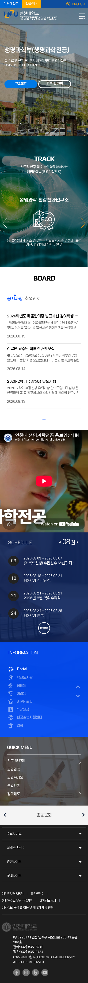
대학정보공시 (48, 900)
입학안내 (31, 4)
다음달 (77, 542)
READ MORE (44, 419)
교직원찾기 (37, 894)
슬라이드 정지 (12, 123)
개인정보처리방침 (12, 894)
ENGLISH (78, 4)
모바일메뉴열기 (82, 16)
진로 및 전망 (55, 84)
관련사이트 (14, 862)
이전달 (59, 542)
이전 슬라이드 (7, 123)
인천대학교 (11, 4)
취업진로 (32, 299)
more (44, 628)
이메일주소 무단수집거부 (17, 900)
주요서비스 (14, 834)
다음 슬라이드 (18, 123)
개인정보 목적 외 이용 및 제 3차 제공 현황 (28, 907)
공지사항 (15, 299)
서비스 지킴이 (16, 848)
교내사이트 (14, 876)
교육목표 (21, 84)
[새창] (16, 972)
